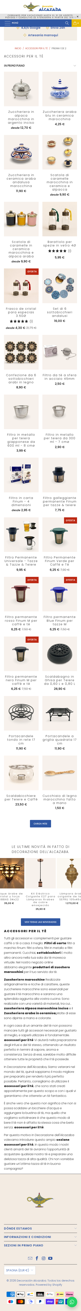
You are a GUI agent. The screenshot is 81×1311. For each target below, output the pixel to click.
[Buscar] (67, 23)
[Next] (75, 885)
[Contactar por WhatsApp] (72, 1302)
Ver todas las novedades (41, 922)
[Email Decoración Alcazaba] (30, 1258)
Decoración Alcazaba (31, 1280)
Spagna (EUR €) (17, 1270)
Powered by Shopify (49, 1285)
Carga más (40, 823)
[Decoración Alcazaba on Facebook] (37, 1258)
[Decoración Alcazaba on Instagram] (44, 1258)
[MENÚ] (6, 23)
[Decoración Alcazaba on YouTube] (50, 1258)
